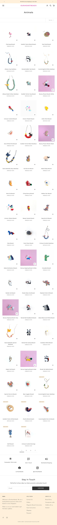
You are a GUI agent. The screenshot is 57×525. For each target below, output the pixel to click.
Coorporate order (50, 502)
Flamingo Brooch (10, 44)
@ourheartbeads (37, 471)
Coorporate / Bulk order (10, 462)
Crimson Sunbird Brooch (10, 118)
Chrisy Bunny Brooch (28, 193)
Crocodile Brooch (46, 268)
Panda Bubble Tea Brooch (28, 69)
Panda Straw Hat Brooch (28, 293)
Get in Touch (28, 462)
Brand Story (48, 499)
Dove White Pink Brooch (10, 143)
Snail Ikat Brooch (46, 44)
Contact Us (30, 499)
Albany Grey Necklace (10, 69)
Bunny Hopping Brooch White (28, 268)
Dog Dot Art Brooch (46, 218)
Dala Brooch (10, 243)
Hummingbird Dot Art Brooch (46, 419)
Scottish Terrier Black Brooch (28, 44)
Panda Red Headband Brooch (28, 317)
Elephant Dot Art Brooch (46, 293)
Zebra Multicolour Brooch (10, 268)
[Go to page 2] (35, 450)
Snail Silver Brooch (28, 243)
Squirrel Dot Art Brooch (10, 394)
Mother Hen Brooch (46, 193)
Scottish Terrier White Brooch (10, 419)
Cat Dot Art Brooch (28, 168)
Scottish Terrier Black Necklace (28, 143)
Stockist (47, 507)
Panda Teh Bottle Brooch (46, 369)
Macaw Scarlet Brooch (28, 218)
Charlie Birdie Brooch (28, 419)
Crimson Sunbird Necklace (47, 243)
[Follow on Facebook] (3, 517)
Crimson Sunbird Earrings (28, 443)
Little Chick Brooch (47, 118)
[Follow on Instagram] (7, 517)
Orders (28, 502)
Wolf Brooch (10, 443)
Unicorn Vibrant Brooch (10, 218)
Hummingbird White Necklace (46, 69)
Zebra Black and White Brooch (47, 317)
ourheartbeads (19, 471)
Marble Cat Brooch (10, 293)
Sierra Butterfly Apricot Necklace (10, 343)
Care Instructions (31, 507)
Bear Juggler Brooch (28, 394)
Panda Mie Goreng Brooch (28, 342)
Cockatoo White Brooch (46, 342)
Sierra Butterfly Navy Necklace (10, 168)
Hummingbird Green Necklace (46, 394)
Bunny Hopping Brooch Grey (10, 317)
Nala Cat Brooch (10, 193)
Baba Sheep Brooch (46, 168)
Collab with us (49, 505)
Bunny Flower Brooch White (46, 94)
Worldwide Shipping (46, 462)
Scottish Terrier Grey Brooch (28, 94)
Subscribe (41, 488)
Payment (29, 513)
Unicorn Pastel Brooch (28, 118)
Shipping (29, 510)
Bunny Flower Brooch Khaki (46, 143)
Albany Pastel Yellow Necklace (10, 94)
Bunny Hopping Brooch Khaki (28, 369)
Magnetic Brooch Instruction (34, 505)
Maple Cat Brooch (10, 369)
